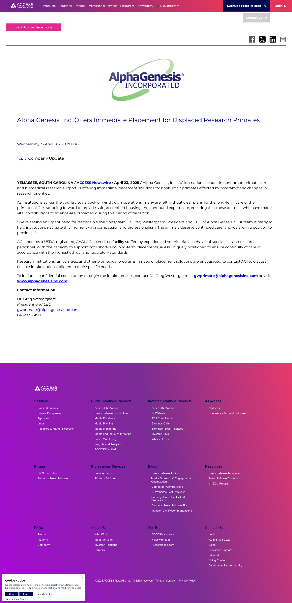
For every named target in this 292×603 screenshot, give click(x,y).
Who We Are (102, 534)
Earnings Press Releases (167, 428)
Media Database (105, 418)
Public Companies (49, 408)
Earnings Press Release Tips (170, 505)
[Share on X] (262, 39)
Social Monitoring (105, 439)
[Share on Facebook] (252, 39)
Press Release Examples (224, 478)
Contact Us (254, 17)
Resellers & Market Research (56, 428)
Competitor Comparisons (167, 486)
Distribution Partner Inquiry (225, 565)
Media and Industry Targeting (113, 433)
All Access (215, 408)
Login (279, 6)
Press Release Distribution (111, 413)
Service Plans (103, 473)
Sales (212, 544)
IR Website (158, 413)
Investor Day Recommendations (172, 510)
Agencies (43, 418)
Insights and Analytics (108, 444)
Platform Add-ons (105, 478)
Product (42, 534)
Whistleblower (160, 439)
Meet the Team (104, 539)
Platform (43, 539)
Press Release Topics (165, 473)
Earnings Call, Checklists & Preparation (168, 498)
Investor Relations (106, 544)
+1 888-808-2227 (219, 539)
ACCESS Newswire (94, 183)
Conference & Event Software (227, 413)
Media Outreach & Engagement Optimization (171, 480)
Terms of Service (165, 580)
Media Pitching (104, 423)
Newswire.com (161, 539)
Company (44, 544)
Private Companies (49, 413)
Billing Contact (217, 560)
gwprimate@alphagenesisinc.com (48, 310)
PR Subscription (48, 473)
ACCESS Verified (105, 449)
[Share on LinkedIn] (273, 39)
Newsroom (145, 6)
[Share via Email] (283, 39)
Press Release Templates (225, 473)
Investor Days (160, 433)
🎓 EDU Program (219, 483)
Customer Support (220, 550)
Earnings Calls (161, 423)
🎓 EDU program (167, 6)
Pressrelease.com (163, 544)
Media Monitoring (105, 428)
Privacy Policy (187, 580)
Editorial (214, 555)
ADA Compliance (162, 418)
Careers (100, 550)
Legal (41, 423)
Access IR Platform (163, 408)
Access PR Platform (107, 408)
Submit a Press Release (244, 6)
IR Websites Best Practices (168, 491)
